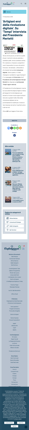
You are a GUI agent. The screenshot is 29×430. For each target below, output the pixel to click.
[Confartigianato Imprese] (9, 3)
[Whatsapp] (14, 128)
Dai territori (13, 230)
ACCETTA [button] (21, 422)
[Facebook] (8, 128)
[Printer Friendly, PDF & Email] (14, 136)
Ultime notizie (13, 218)
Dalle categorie (14, 226)
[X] (11, 128)
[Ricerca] (20, 3)
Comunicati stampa (15, 222)
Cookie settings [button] (9, 422)
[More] (20, 128)
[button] (25, 3)
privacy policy (17, 419)
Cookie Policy (13, 416)
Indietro (14, 120)
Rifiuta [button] (14, 426)
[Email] (17, 128)
